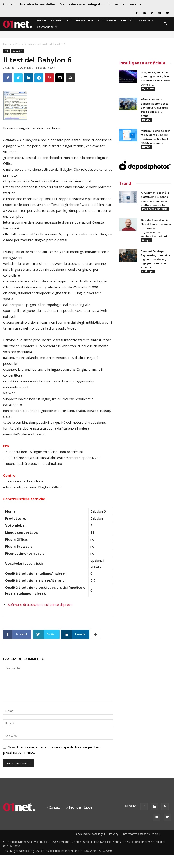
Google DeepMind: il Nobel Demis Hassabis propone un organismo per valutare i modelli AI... (156, 228)
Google (146, 240)
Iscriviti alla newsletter (37, 4)
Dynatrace (148, 88)
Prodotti (83, 20)
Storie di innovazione (124, 4)
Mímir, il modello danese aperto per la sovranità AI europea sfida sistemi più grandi (154, 108)
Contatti (9, 4)
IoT (68, 20)
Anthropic (148, 271)
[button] (165, 24)
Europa (146, 119)
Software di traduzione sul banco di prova (40, 604)
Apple (41, 20)
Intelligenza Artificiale (154, 208)
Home (7, 44)
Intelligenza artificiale (142, 63)
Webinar (126, 20)
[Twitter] (167, 13)
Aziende (144, 20)
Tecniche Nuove (80, 807)
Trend (125, 183)
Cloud (56, 20)
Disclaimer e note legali (90, 834)
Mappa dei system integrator (82, 4)
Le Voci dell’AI (47, 27)
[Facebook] (136, 13)
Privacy (113, 834)
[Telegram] (159, 13)
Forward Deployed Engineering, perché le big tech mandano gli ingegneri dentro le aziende (155, 259)
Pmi (17, 44)
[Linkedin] (144, 13)
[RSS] (152, 13)
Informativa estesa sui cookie (141, 834)
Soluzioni (105, 20)
